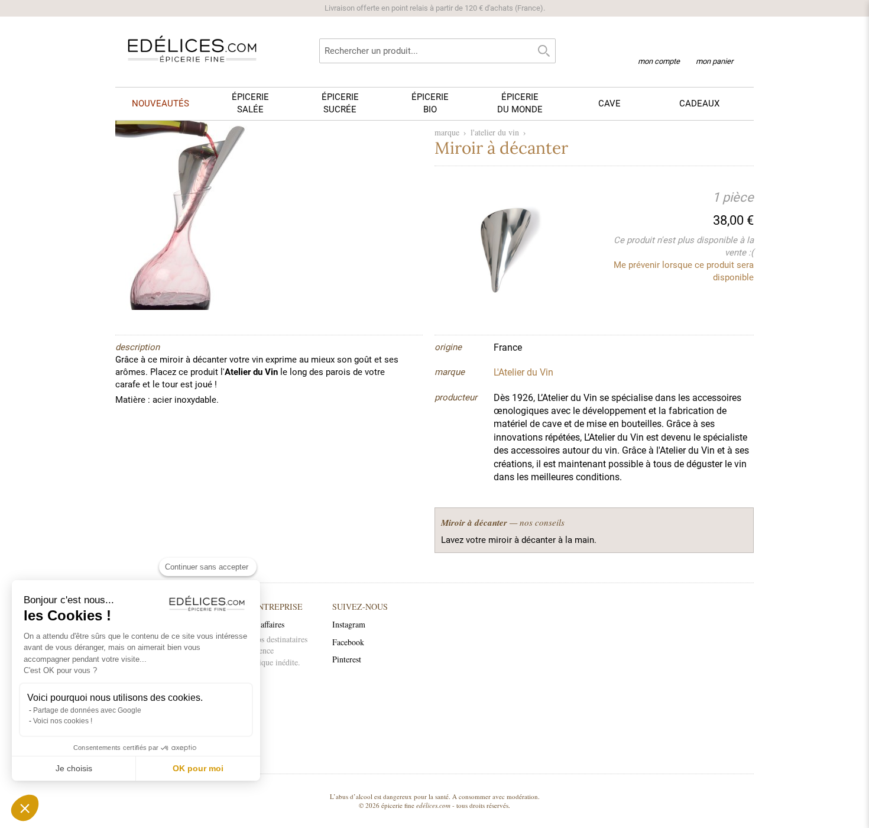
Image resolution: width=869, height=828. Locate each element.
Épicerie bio (430, 103)
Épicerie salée (250, 103)
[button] (25, 808)
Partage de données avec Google (87, 710)
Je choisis (74, 768)
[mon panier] (714, 46)
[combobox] (437, 50)
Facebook (348, 642)
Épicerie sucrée (340, 103)
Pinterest (346, 659)
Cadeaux (699, 103)
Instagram (348, 624)
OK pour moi (198, 768)
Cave (609, 103)
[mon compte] (659, 46)
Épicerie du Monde (520, 103)
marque (446, 132)
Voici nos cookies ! (62, 721)
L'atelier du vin (495, 132)
